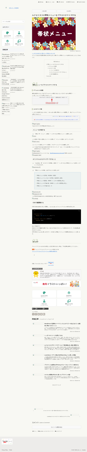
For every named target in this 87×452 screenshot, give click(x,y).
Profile (10, 450)
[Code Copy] (79, 211)
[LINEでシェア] (41, 314)
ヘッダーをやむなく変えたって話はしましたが (43, 53)
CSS (34, 308)
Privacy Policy (5, 450)
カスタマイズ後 (52, 68)
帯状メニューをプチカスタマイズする (55, 64)
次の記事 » (69, 11)
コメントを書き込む (56, 427)
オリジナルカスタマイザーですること (59, 72)
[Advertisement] (56, 395)
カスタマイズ (40, 308)
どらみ (42, 271)
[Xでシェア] (33, 314)
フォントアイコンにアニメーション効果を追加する (44, 251)
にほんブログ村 (50, 265)
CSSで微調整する (54, 74)
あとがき (49, 76)
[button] (44, 314)
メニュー (46, 308)
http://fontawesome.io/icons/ (56, 153)
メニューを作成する (55, 70)
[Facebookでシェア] (36, 314)
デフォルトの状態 (53, 66)
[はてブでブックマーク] (38, 314)
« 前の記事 (44, 11)
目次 (55, 61)
